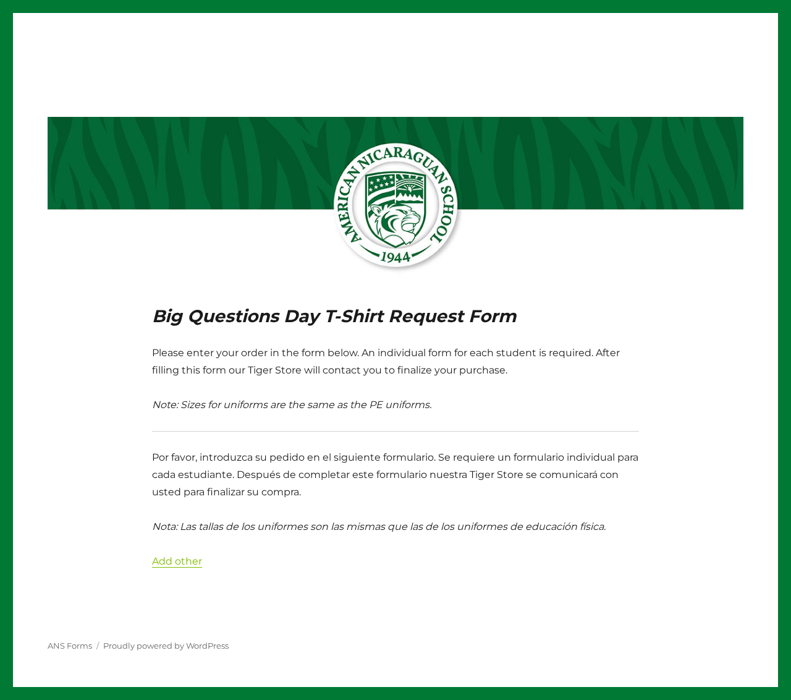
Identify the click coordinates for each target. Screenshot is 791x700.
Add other (177, 561)
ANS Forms (70, 646)
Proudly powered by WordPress (166, 646)
